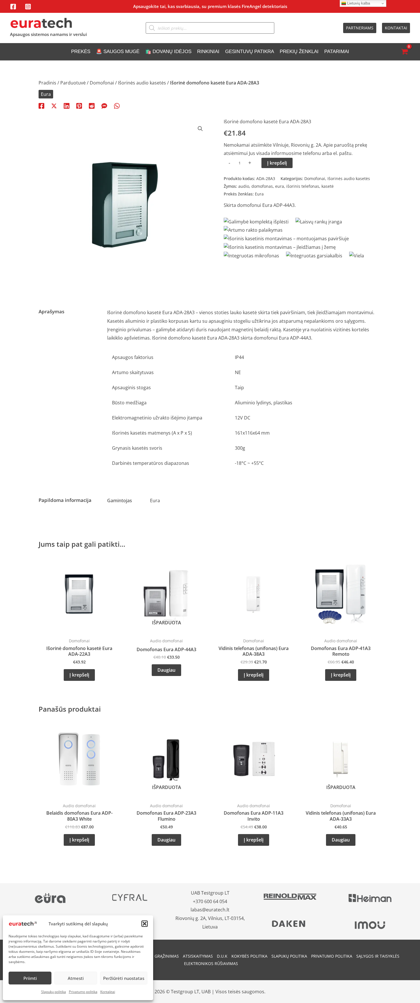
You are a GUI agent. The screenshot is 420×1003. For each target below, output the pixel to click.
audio (243, 186)
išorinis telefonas (302, 186)
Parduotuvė (73, 83)
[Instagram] (28, 6)
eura (279, 186)
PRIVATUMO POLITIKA (331, 956)
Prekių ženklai (299, 51)
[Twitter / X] (54, 105)
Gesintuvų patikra (249, 51)
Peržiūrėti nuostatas (123, 978)
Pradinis (47, 83)
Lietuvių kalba (358, 3)
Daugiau (166, 670)
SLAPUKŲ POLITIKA (289, 956)
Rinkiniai (208, 51)
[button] (144, 924)
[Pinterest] (79, 105)
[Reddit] (92, 105)
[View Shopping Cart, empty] (404, 51)
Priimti (30, 978)
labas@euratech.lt (210, 910)
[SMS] (104, 105)
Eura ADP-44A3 (278, 205)
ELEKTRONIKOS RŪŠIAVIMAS (211, 963)
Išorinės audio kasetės (142, 83)
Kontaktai (107, 991)
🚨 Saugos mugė (117, 51)
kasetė (327, 186)
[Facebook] (13, 6)
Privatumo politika (83, 991)
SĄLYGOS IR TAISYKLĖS (377, 956)
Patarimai (336, 51)
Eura (46, 94)
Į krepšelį (277, 163)
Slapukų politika (53, 991)
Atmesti (76, 978)
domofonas (262, 186)
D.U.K (222, 956)
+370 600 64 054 (210, 901)
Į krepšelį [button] (79, 675)
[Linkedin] (66, 105)
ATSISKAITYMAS (198, 956)
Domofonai (102, 83)
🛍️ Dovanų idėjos (168, 51)
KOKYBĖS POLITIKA (249, 956)
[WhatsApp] (117, 105)
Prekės (80, 51)
